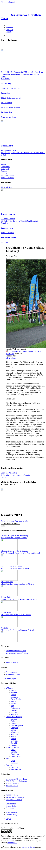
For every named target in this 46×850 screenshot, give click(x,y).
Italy (12, 706)
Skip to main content (9, 2)
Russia (13, 736)
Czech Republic (17, 725)
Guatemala (15, 754)
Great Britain (16, 699)
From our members (8, 117)
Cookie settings (12, 814)
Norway (14, 710)
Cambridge (5, 167)
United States (16, 756)
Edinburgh (5, 169)
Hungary (14, 728)
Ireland (13, 703)
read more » (12, 843)
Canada (14, 752)
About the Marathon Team (16, 651)
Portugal (14, 712)
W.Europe (10, 688)
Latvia (13, 730)
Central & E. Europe (14, 717)
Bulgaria (14, 721)
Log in (8, 819)
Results (9, 32)
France (13, 695)
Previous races (11, 672)
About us (9, 27)
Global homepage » (8, 678)
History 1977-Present (14, 800)
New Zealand (16, 769)
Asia (7, 758)
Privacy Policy (11, 806)
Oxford (4, 173)
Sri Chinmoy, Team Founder (17, 653)
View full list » (6, 187)
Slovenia (14, 741)
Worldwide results (13, 674)
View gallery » (11, 358)
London (4, 171)
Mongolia (14, 763)
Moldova (14, 734)
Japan (13, 761)
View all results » (7, 233)
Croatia (13, 723)
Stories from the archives (10, 88)
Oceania (9, 765)
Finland (14, 692)
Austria (13, 690)
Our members (11, 804)
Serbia (13, 739)
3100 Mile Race (12, 786)
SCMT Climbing (12, 783)
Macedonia (15, 732)
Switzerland (15, 714)
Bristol (3, 164)
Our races (9, 30)
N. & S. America (12, 747)
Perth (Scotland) (7, 175)
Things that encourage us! (11, 98)
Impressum (10, 808)
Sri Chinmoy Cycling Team (16, 779)
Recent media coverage (15, 797)
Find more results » (22, 521)
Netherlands (15, 708)
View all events (12, 662)
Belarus (14, 719)
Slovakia (14, 743)
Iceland (13, 701)
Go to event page (8, 521)
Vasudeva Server (28, 847)
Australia (14, 767)
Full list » (4, 242)
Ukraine (14, 745)
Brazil (13, 750)
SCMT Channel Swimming (16, 781)
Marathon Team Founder (10, 107)
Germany (14, 697)
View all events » (7, 178)
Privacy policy (11, 812)
